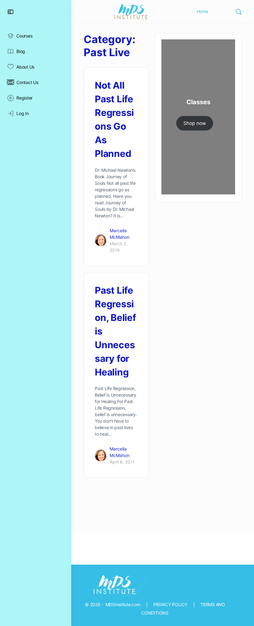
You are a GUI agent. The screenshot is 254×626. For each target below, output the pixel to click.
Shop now (194, 123)
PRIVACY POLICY (170, 604)
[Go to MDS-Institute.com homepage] (133, 11)
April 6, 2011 (122, 461)
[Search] (238, 12)
